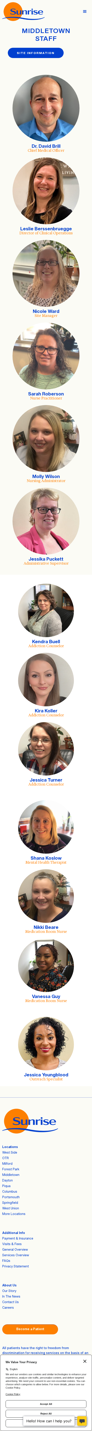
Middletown (10, 1174)
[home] (22, 11)
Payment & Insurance (17, 1238)
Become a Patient (30, 1329)
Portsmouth (11, 1197)
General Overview (15, 1249)
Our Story (9, 1290)
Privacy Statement (15, 1266)
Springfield (10, 1202)
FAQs (6, 1260)
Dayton (7, 1180)
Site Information (35, 53)
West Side (9, 1152)
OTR (5, 1158)
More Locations (13, 1213)
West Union (10, 1208)
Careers (8, 1307)
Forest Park (10, 1169)
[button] (87, 11)
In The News (11, 1296)
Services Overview (15, 1255)
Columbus (9, 1191)
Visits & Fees (12, 1244)
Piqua (6, 1185)
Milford (7, 1163)
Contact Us (10, 1302)
